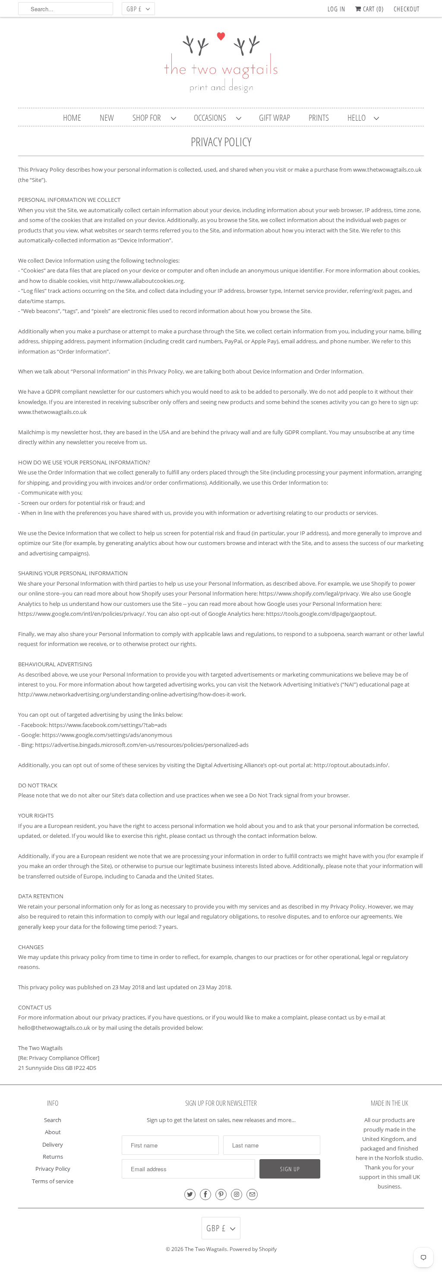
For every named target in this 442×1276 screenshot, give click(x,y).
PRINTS (319, 117)
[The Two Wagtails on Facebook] (205, 1194)
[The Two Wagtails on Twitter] (190, 1194)
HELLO (358, 117)
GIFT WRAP (274, 117)
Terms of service (52, 1181)
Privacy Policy (52, 1169)
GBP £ (134, 8)
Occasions (213, 117)
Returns (53, 1156)
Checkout (407, 8)
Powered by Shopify (253, 1249)
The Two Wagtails (206, 1249)
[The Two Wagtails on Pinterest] (221, 1194)
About (53, 1132)
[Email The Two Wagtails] (252, 1194)
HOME (72, 117)
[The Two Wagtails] (221, 64)
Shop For (150, 117)
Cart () (372, 8)
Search (52, 1120)
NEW (107, 117)
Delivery (52, 1144)
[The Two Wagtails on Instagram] (236, 1194)
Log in (336, 8)
